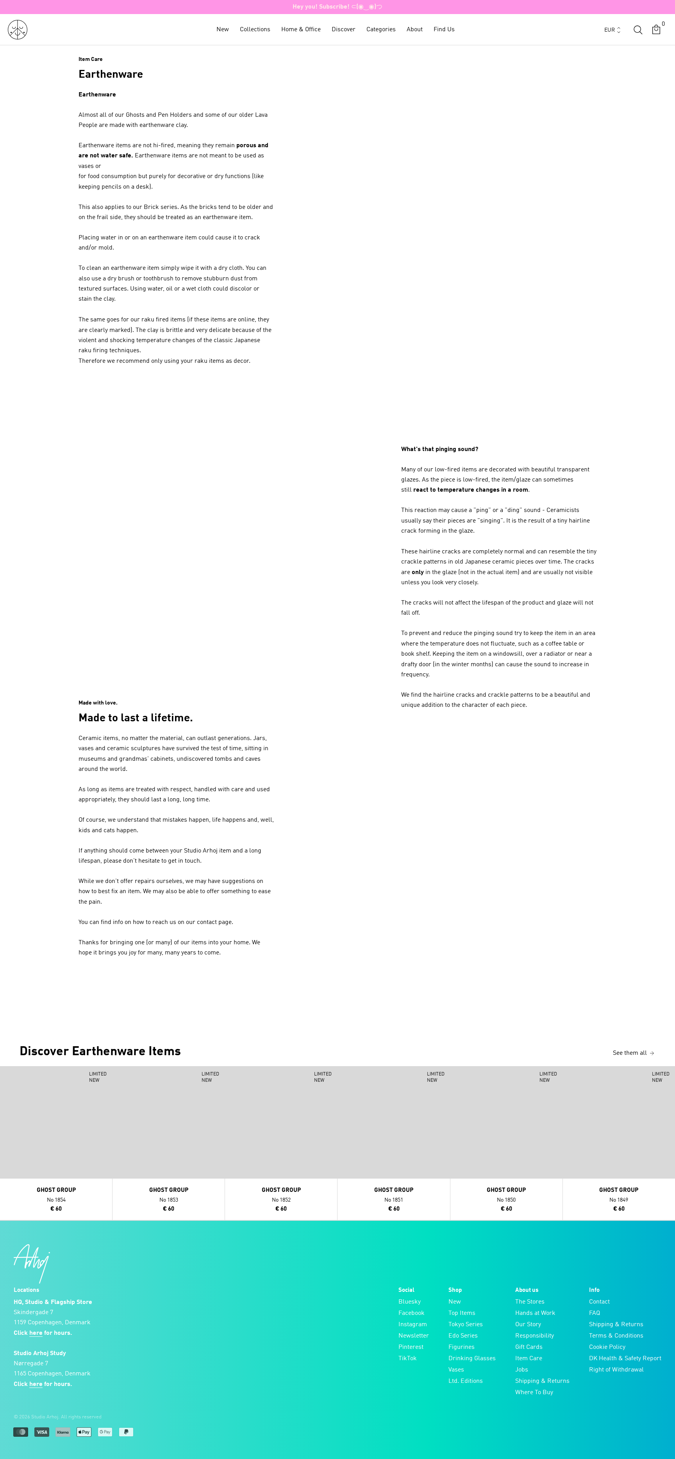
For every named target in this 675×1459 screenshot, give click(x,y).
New (222, 30)
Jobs (521, 1370)
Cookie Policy (607, 1347)
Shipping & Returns (542, 1381)
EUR (609, 30)
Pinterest (410, 1347)
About (415, 30)
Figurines (461, 1347)
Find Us (444, 30)
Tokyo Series (465, 1325)
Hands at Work (535, 1313)
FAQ (594, 1313)
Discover (343, 30)
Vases (456, 1370)
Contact (599, 1302)
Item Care (528, 1359)
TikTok (407, 1359)
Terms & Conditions (616, 1336)
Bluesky (409, 1302)
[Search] (638, 29)
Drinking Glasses (472, 1359)
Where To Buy (534, 1392)
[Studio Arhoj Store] (17, 29)
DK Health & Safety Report (625, 1359)
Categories (381, 30)
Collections (255, 30)
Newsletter (413, 1336)
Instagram (412, 1325)
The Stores (530, 1302)
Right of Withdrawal (616, 1370)
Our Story (528, 1325)
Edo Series (463, 1336)
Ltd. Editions (465, 1381)
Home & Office (301, 30)
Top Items (461, 1313)
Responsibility (534, 1336)
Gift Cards (529, 1347)
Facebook (411, 1313)
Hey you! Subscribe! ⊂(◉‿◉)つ (337, 7)
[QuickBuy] (7, 1074)
